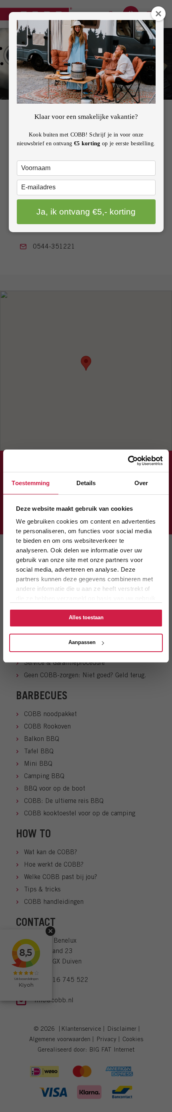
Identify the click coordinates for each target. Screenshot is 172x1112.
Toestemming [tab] (31, 483)
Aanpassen (82, 642)
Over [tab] (141, 483)
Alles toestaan (86, 617)
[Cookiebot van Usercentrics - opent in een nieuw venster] (128, 461)
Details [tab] (86, 483)
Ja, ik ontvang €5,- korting (86, 211)
